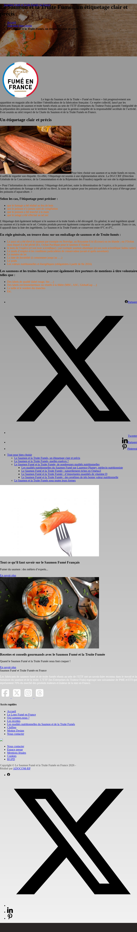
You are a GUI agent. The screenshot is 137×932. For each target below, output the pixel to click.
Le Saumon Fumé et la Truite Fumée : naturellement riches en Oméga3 (61, 470)
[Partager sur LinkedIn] (10, 911)
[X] (16, 697)
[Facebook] (5, 697)
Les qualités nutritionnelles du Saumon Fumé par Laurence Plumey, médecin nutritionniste (72, 467)
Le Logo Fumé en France (21, 714)
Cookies (11, 755)
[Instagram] (28, 697)
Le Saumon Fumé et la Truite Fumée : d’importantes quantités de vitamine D (64, 474)
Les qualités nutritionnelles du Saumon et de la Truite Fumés (41, 724)
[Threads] (39, 697)
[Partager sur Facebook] (8, 774)
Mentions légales (16, 752)
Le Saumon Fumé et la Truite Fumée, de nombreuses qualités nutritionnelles (57, 464)
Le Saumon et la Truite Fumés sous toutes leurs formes (45, 480)
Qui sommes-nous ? (18, 717)
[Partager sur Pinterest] (10, 918)
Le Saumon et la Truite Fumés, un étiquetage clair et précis (47, 457)
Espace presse (15, 749)
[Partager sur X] (72, 905)
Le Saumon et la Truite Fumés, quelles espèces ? (41, 461)
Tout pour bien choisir (19, 25)
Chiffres (11, 727)
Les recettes (13, 721)
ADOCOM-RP (22, 768)
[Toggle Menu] (68, 927)
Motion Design (15, 730)
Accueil (11, 22)
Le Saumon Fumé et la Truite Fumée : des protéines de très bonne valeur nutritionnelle (69, 477)
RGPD (11, 759)
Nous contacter (15, 733)
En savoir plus (8, 575)
